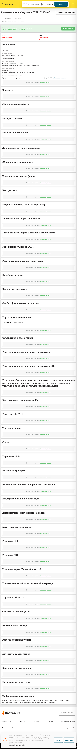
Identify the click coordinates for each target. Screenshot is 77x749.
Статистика (22, 721)
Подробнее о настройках (17, 745)
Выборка (18, 18)
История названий (9, 58)
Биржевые (7, 322)
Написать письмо (67, 713)
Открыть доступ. (45, 82)
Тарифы (36, 721)
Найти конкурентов (59, 78)
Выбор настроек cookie (67, 728)
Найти (61, 4)
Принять (58, 740)
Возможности (6, 721)
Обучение (50, 721)
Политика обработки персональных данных (17, 728)
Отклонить (69, 740)
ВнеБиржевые (18, 322)
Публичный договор (68, 721)
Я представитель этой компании (14, 22)
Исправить (8, 18)
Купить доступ (68, 29)
